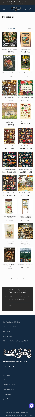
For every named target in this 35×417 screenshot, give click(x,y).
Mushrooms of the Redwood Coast (25, 264)
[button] (4, 8)
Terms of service (18, 415)
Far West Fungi (15, 412)
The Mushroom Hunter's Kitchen (9, 49)
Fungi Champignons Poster (25, 121)
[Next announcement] (31, 2)
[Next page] (23, 278)
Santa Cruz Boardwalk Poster (25, 192)
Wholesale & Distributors (11, 327)
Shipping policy (29, 415)
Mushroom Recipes (9, 385)
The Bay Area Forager (9, 241)
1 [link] (11, 278)
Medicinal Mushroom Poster (25, 169)
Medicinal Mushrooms (25, 49)
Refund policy (25, 412)
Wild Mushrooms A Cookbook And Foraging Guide (9, 265)
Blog (4, 380)
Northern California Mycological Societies (17, 341)
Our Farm (6, 331)
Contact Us (7, 394)
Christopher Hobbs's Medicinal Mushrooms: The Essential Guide (9, 73)
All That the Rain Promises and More (25, 73)
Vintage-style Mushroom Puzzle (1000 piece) (9, 217)
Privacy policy (8, 415)
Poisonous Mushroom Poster (9, 169)
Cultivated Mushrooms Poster (9, 192)
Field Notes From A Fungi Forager (25, 97)
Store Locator (7, 336)
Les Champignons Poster (9, 145)
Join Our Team (8, 399)
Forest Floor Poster (25, 145)
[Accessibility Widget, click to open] (31, 405)
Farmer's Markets (9, 389)
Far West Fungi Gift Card (11, 322)
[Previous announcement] (3, 2)
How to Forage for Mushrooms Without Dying (9, 121)
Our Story (6, 375)
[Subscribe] (27, 305)
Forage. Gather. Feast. (9, 97)
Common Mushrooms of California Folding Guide (25, 217)
